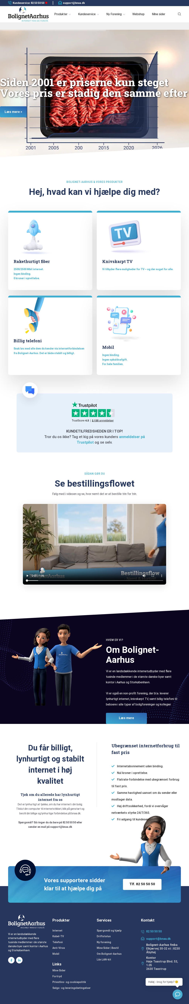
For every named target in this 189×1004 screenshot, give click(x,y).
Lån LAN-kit (104, 959)
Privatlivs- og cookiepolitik (69, 982)
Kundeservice (87, 14)
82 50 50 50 (154, 931)
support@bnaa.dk (74, 2)
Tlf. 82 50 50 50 (142, 884)
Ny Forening (114, 14)
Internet (57, 930)
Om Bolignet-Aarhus (109, 953)
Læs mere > (13, 112)
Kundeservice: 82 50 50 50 (28, 2)
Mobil (55, 953)
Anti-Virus (58, 947)
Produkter (60, 14)
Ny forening (104, 942)
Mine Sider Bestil (108, 947)
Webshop (138, 14)
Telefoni (57, 942)
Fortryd (57, 976)
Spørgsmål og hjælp (109, 930)
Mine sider (158, 14)
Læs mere (126, 718)
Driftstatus (104, 936)
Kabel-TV (58, 936)
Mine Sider (59, 970)
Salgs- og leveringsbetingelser (71, 987)
